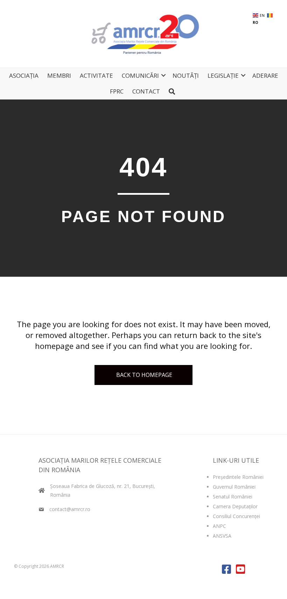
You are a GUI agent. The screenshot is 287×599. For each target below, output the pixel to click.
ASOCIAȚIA (23, 75)
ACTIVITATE (96, 75)
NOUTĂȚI (186, 75)
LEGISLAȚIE (223, 75)
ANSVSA (222, 535)
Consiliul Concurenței (236, 516)
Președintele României (238, 477)
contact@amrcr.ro (69, 509)
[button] (163, 75)
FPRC (117, 91)
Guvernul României (234, 486)
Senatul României (232, 496)
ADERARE (265, 75)
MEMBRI (59, 75)
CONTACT (146, 91)
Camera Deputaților (235, 506)
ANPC (219, 526)
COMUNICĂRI (140, 75)
